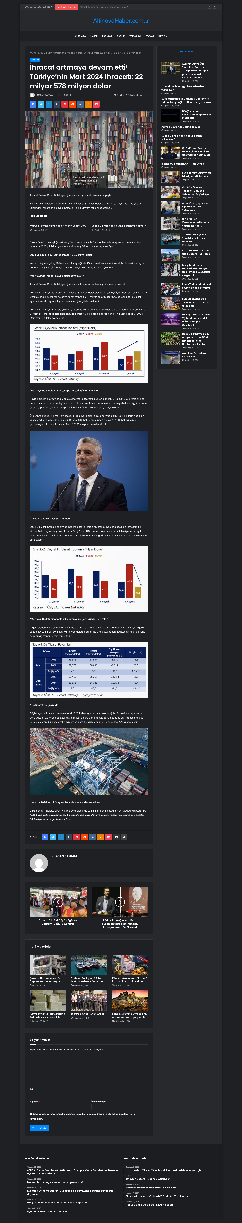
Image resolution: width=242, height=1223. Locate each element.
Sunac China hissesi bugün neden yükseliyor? (119, 225)
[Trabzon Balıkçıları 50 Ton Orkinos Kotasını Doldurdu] (89, 965)
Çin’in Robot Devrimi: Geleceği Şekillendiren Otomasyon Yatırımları (196, 151)
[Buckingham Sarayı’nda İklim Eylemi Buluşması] (170, 177)
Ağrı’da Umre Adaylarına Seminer (181, 126)
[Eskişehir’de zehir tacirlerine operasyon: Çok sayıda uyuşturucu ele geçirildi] (170, 269)
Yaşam (150, 36)
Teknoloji (135, 36)
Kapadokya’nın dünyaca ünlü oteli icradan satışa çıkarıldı (129, 1015)
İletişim (163, 36)
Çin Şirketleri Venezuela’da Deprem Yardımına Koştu (46, 980)
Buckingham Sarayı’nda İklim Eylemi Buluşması (196, 174)
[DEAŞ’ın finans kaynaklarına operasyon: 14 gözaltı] (170, 115)
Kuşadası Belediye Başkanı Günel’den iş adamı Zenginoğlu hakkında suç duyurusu (121, 7)
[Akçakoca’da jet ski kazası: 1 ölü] (170, 357)
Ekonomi (107, 36)
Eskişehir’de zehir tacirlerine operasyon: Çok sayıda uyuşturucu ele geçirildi (196, 270)
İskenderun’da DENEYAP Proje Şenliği (183, 163)
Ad (32, 1089)
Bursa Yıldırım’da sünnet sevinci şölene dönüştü (196, 286)
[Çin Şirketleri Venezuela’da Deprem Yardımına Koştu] (48, 965)
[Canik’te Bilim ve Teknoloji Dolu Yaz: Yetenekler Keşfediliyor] (170, 192)
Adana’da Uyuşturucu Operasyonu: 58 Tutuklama (195, 206)
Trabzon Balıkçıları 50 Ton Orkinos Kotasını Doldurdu (87, 980)
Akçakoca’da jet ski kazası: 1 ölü (194, 354)
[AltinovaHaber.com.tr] (121, 21)
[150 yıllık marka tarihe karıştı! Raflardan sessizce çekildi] (48, 1000)
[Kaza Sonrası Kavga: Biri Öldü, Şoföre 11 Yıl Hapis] (170, 255)
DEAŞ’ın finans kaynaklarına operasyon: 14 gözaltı (197, 114)
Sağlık (121, 36)
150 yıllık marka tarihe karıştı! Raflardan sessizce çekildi (47, 1015)
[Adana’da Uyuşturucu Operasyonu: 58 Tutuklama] (170, 207)
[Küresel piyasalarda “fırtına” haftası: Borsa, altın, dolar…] (130, 965)
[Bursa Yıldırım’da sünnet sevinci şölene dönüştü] (170, 289)
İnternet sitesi (98, 1101)
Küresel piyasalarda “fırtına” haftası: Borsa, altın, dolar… (129, 980)
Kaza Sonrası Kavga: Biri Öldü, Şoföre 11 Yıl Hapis (196, 252)
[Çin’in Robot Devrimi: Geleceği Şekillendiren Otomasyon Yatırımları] (170, 152)
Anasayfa (80, 36)
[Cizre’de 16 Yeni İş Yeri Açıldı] (89, 1000)
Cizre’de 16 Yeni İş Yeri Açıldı (87, 1014)
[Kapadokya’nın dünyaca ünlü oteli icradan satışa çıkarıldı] (130, 1000)
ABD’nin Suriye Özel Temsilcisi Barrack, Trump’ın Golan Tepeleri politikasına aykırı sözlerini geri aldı (196, 70)
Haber (94, 36)
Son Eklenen (187, 51)
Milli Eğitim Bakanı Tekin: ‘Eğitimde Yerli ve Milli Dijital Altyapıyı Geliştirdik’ (196, 320)
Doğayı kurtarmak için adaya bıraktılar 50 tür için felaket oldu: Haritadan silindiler (196, 339)
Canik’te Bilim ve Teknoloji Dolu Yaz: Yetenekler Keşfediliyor (196, 191)
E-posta (35, 1101)
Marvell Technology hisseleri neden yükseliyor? (58, 225)
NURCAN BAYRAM (45, 95)
